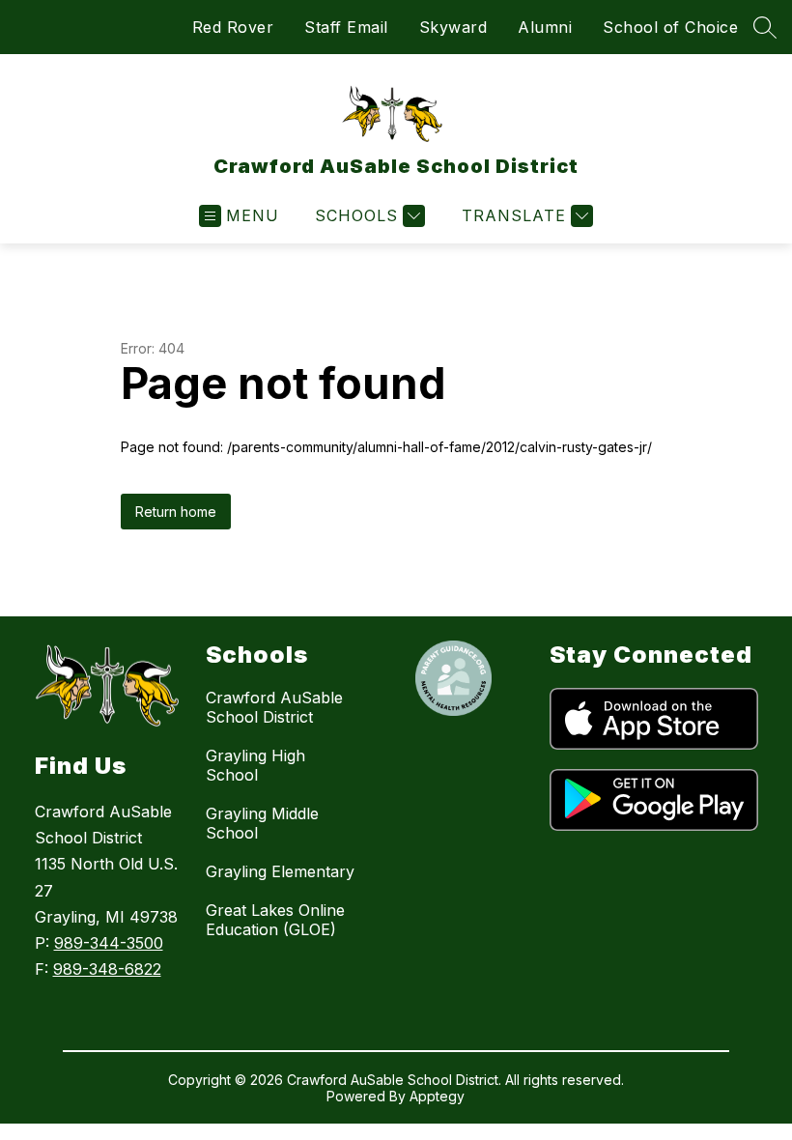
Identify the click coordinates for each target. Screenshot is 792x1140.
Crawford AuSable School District (274, 707)
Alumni (545, 27)
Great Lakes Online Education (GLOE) (275, 919)
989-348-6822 (107, 969)
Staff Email (346, 27)
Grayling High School (255, 765)
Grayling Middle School (262, 823)
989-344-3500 (108, 943)
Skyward (453, 27)
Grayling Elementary (280, 871)
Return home (175, 511)
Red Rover (233, 27)
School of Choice (670, 27)
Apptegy (437, 1096)
